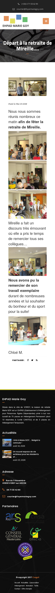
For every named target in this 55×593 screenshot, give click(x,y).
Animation (29, 585)
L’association (34, 582)
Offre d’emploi (27, 588)
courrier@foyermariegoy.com (29, 9)
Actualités (24, 582)
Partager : (18, 360)
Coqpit (35, 577)
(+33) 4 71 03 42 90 (29, 3)
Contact (17, 588)
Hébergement (20, 585)
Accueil (17, 582)
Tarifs (36, 585)
